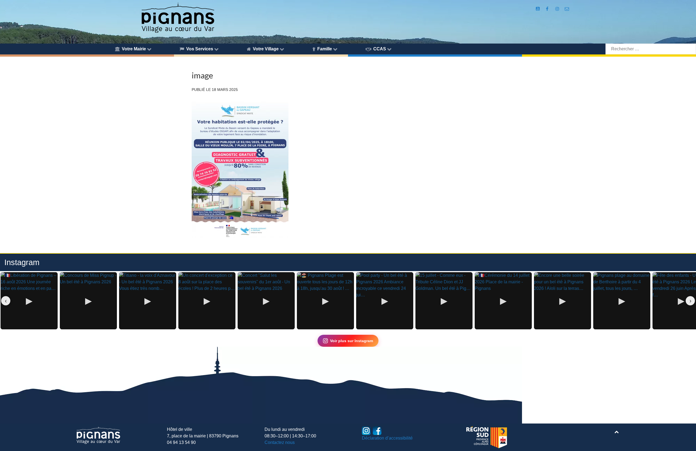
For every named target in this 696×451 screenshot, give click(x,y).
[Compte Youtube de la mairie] (538, 9)
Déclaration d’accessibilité (387, 438)
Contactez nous (280, 442)
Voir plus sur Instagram (351, 341)
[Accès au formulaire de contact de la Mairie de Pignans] (567, 9)
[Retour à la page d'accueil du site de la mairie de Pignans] (177, 17)
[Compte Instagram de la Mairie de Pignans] (558, 9)
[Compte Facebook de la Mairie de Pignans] (548, 9)
